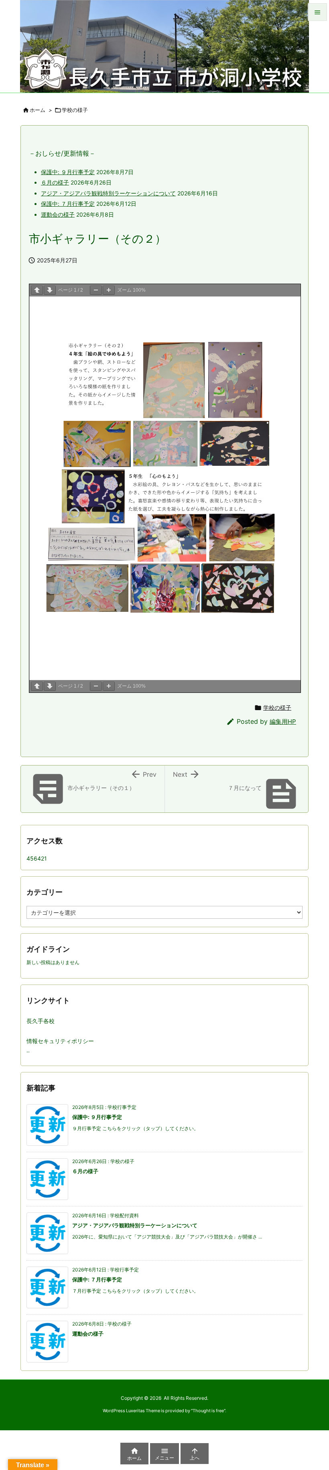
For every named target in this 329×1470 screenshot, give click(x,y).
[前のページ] (37, 290)
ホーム (37, 110)
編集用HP (283, 721)
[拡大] (109, 290)
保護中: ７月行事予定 (68, 203)
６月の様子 (55, 182)
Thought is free (208, 1410)
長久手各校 (40, 1020)
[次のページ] (50, 290)
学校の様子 (75, 110)
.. (28, 1050)
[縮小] (96, 290)
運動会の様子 (58, 214)
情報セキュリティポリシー (60, 1041)
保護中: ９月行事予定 (68, 172)
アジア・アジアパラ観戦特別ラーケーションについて (108, 193)
